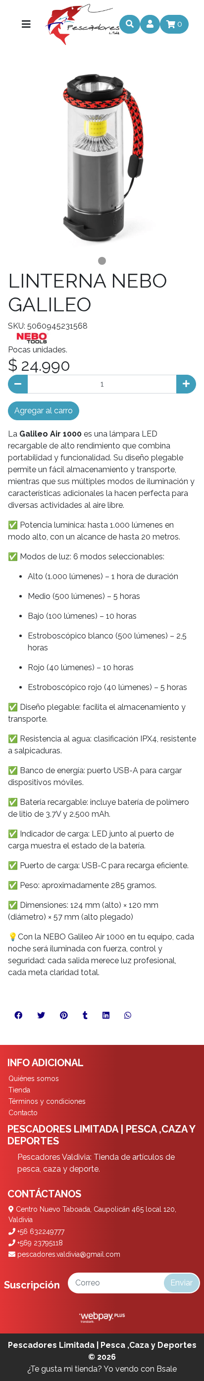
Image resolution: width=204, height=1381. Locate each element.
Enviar (181, 1282)
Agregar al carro (43, 410)
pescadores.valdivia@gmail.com (67, 1254)
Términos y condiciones (47, 1101)
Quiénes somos (33, 1079)
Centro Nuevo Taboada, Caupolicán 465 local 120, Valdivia (92, 1214)
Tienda (19, 1090)
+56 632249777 (39, 1231)
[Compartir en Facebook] (18, 1015)
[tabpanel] (102, 159)
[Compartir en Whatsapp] (128, 1015)
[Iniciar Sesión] (150, 24)
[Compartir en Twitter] (41, 1015)
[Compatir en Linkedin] (106, 1015)
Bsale (166, 1369)
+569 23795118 (39, 1243)
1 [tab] (102, 261)
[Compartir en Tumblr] (85, 1015)
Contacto (23, 1113)
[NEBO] (32, 338)
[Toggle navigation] (26, 24)
